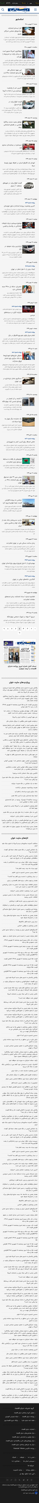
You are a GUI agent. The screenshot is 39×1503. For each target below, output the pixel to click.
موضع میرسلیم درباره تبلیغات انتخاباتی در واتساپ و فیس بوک (12, 226)
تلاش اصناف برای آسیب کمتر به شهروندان (21, 442)
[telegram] (23, 1480)
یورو (26, 3)
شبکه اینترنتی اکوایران (11, 1417)
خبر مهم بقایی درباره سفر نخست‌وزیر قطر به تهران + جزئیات (21, 756)
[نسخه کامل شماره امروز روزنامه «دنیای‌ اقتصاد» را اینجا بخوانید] (19, 651)
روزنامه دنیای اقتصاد (28, 1417)
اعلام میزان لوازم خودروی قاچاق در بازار (21, 335)
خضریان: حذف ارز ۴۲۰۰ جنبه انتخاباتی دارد (12, 288)
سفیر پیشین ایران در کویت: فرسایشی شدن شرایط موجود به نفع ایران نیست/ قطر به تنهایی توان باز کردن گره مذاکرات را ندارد (20, 727)
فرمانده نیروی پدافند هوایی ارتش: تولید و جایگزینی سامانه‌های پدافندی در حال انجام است (21, 768)
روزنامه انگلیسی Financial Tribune (24, 1448)
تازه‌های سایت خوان (19, 838)
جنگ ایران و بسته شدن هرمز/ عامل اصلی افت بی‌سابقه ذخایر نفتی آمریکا (20, 1003)
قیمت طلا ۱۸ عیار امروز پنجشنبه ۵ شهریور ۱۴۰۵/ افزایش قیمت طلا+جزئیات (20, 966)
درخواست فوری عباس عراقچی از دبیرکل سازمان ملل (21, 721)
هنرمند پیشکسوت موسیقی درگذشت (26, 788)
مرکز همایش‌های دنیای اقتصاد (25, 1433)
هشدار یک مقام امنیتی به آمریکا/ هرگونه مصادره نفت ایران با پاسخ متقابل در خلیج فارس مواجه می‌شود (20, 1009)
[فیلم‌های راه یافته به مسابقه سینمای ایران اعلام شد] (28, 461)
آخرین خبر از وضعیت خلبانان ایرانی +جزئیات (23, 816)
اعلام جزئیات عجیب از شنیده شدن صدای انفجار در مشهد (20, 936)
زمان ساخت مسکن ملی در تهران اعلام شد (20, 543)
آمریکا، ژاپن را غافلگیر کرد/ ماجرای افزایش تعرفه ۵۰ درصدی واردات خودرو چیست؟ (19, 1088)
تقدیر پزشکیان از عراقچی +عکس (27, 926)
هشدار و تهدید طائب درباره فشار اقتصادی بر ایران (22, 881)
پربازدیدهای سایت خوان (19, 682)
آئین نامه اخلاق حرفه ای (27, 1474)
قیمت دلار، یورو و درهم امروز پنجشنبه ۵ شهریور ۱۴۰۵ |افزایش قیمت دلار (20, 947)
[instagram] (31, 1480)
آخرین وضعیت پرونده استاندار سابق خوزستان (19, 206)
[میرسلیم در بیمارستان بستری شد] (28, 147)
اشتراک (14, 1457)
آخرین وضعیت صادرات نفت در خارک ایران (24, 1071)
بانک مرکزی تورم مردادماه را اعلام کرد (26, 792)
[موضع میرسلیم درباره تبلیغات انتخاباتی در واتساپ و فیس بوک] (28, 225)
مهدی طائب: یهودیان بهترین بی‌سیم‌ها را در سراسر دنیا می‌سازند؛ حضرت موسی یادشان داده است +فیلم (20, 712)
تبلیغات (22, 1457)
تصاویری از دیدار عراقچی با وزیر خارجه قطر (24, 1083)
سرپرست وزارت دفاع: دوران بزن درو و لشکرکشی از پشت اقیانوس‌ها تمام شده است (20, 863)
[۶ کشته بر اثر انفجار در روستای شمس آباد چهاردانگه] (28, 401)
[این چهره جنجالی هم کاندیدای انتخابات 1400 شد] (28, 72)
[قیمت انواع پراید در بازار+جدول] (28, 104)
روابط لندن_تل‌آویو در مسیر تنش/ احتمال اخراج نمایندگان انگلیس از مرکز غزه (20, 910)
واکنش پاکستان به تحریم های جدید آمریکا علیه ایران (21, 977)
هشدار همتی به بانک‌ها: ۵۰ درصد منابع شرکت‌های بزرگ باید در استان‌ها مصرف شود (20, 916)
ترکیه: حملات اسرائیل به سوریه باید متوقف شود (23, 1060)
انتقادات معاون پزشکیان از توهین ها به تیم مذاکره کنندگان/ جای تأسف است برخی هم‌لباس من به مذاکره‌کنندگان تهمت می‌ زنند (21, 1029)
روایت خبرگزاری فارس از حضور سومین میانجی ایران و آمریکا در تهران (20, 1047)
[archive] (7, 1480)
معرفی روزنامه (30, 1470)
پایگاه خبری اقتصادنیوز (11, 1420)
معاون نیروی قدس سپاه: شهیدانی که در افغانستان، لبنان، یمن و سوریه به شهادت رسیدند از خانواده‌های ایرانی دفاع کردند (19, 1104)
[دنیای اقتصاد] (18, 10)
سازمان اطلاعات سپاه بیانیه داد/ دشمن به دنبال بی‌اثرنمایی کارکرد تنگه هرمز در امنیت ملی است (19, 886)
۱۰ (19, 632)
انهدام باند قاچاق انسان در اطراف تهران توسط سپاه (19, 164)
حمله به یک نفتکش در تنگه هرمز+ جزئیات (24, 784)
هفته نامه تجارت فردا (28, 1420)
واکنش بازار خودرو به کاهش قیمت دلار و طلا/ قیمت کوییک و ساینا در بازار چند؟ (21, 1111)
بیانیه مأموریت (17, 1470)
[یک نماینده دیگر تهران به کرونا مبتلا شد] (28, 421)
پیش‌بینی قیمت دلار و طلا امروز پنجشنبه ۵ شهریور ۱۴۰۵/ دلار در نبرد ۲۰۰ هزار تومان (19, 706)
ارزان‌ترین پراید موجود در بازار (13, 247)
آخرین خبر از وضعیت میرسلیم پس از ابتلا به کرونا (12, 89)
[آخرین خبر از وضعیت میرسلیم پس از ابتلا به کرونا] (28, 90)
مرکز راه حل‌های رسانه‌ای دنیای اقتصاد (23, 1445)
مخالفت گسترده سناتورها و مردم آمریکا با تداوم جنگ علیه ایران (19, 844)
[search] (3, 9)
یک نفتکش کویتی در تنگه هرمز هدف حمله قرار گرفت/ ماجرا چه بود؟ (20, 851)
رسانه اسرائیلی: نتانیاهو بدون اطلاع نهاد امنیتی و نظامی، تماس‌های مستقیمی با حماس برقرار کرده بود (20, 741)
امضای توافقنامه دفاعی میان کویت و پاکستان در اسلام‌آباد (19, 905)
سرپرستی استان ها (28, 1461)
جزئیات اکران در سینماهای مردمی (19, 314)
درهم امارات (10, 3)
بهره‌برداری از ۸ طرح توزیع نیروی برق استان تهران (18, 563)
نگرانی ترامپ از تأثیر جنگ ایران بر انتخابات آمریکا (22, 994)
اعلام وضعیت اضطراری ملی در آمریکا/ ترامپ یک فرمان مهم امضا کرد (20, 807)
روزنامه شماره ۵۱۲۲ (30, 203)
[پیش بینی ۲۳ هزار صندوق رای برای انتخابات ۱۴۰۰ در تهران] (28, 480)
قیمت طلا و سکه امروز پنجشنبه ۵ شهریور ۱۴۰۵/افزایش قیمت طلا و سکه (20, 972)
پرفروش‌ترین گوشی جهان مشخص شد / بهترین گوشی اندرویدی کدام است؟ (20, 762)
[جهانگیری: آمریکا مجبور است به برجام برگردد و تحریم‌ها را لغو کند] (28, 54)
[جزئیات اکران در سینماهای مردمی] (28, 309)
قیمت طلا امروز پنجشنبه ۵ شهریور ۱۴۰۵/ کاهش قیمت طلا (20, 960)
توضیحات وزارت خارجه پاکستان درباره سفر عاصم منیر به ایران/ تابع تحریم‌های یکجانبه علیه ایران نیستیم (20, 735)
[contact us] (11, 1480)
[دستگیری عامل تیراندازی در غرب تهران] (28, 380)
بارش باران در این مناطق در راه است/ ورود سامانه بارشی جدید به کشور (20, 1041)
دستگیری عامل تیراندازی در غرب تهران (12, 380)
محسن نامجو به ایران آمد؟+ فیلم (27, 1035)
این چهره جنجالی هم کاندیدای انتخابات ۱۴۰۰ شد (12, 71)
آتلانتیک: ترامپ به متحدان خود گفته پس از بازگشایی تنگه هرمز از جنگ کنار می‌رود (19, 1065)
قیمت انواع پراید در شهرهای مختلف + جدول (12, 184)
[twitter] (27, 1480)
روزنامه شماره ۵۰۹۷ (30, 332)
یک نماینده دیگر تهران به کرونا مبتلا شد (13, 420)
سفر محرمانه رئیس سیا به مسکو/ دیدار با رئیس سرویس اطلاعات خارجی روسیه (20, 896)
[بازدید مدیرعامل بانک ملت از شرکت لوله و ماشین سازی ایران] (28, 522)
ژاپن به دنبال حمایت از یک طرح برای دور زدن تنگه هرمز (20, 812)
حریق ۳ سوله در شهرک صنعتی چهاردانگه (21, 617)
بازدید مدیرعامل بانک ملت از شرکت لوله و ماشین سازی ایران (12, 523)
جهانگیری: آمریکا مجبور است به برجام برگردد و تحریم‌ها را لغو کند (12, 54)
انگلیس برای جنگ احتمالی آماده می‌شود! (25, 773)
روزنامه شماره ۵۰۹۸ (17, 306)
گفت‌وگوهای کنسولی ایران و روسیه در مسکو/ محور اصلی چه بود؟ (19, 931)
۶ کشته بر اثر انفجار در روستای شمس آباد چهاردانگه (12, 400)
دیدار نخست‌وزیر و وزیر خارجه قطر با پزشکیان (23, 901)
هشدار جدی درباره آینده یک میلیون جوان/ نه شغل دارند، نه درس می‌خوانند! (19, 828)
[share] (15, 1480)
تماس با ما (31, 1457)
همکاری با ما (16, 1461)
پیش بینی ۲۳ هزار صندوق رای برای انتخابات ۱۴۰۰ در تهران (13, 480)
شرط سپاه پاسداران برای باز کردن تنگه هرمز (24, 796)
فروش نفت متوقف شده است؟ (28, 998)
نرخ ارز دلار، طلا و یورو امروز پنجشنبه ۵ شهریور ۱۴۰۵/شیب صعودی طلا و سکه (20, 941)
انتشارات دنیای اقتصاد (27, 1429)
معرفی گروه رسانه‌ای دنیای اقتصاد (24, 1413)
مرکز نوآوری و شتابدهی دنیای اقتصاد (23, 1437)
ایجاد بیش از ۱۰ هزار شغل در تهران (23, 269)
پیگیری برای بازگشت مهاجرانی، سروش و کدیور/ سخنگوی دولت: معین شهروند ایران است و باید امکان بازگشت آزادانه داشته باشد (20, 698)
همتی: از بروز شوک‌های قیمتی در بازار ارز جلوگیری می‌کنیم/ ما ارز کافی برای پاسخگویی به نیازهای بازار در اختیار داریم (19, 821)
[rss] (19, 1480)
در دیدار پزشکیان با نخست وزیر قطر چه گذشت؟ (22, 877)
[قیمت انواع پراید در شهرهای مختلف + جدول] (28, 185)
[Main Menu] (35, 10)
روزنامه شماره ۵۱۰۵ (30, 266)
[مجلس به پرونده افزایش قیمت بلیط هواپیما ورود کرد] (28, 503)
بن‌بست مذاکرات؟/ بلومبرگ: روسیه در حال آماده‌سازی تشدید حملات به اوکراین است (21, 801)
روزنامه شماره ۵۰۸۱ (17, 352)
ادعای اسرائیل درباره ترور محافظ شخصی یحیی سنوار (21, 1079)
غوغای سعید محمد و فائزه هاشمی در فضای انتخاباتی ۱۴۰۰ (13, 125)
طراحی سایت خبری (30, 1493)
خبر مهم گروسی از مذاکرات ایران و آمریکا (24, 717)
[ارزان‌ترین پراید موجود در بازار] (28, 249)
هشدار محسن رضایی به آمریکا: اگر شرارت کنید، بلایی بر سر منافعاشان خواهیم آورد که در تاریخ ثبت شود (19, 857)
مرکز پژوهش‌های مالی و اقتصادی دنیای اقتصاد (20, 1441)
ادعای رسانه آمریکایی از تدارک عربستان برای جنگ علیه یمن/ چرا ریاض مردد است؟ (19, 778)
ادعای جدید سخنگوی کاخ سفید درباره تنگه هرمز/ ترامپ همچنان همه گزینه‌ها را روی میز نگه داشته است (20, 989)
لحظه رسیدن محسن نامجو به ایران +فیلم (24, 872)
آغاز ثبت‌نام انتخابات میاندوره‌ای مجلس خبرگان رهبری (13, 31)
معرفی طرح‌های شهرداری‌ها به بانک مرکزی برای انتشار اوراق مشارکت (12, 358)
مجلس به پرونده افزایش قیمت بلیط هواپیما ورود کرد (12, 501)
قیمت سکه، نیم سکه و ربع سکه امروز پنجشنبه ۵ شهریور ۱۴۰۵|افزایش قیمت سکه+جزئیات (20, 954)
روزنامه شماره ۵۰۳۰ (30, 439)
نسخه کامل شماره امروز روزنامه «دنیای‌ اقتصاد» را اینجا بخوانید (22, 667)
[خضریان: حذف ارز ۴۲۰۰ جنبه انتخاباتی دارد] (28, 289)
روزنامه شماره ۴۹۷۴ (30, 560)
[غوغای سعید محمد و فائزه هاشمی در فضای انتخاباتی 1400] (28, 125)
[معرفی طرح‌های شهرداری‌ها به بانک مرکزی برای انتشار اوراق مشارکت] (28, 355)
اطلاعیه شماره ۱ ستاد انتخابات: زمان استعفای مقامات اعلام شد (20, 598)
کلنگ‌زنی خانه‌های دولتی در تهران (24, 579)
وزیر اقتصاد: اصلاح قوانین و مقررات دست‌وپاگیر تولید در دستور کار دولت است (20, 983)
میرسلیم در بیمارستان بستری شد (12, 146)
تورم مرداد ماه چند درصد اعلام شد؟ (26, 868)
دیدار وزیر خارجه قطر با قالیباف (28, 922)
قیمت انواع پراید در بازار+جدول (15, 103)
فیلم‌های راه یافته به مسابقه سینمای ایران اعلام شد (12, 460)
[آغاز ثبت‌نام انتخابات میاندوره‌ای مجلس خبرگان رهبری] (28, 31)
